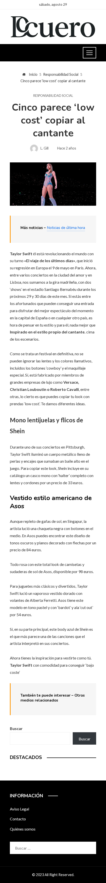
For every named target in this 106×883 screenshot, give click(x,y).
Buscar (16, 728)
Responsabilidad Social (53, 95)
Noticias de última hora (66, 227)
